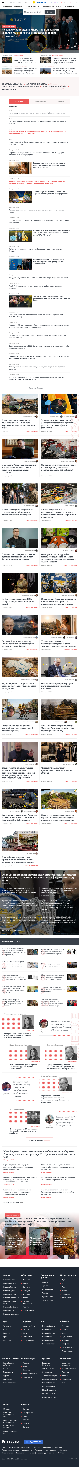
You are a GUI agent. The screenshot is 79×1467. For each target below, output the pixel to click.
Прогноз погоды (29, 1310)
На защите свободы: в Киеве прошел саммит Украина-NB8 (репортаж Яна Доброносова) (30, 31)
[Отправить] (26, 2)
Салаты (26, 1423)
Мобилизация (9, 89)
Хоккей (64, 1291)
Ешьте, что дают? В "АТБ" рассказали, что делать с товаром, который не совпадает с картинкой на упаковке (58, 513)
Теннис (64, 1287)
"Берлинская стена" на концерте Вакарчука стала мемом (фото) (38, 1241)
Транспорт (46, 1286)
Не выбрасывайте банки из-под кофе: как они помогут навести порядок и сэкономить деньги (38, 143)
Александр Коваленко (6, 1094)
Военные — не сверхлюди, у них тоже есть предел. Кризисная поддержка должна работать (66, 1121)
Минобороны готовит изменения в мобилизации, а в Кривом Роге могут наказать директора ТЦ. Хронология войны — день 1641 (39, 1154)
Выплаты (26, 1287)
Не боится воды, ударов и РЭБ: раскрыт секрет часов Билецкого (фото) (18, 601)
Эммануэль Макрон (49, 1376)
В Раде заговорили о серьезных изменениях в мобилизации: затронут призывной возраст (17, 512)
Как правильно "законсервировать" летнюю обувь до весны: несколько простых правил (37, 337)
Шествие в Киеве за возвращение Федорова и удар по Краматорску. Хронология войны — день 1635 (17, 1192)
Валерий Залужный (49, 1379)
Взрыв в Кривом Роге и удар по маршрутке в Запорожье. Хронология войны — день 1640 (18, 1167)
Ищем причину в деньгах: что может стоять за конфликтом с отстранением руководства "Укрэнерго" (19, 920)
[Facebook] (51, 2)
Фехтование (66, 1298)
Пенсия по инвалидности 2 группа (9, 1414)
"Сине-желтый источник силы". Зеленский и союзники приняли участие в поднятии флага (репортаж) (57, 424)
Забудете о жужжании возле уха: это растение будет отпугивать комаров (38, 278)
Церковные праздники (66, 1364)
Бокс (63, 1283)
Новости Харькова (10, 1283)
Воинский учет (28, 1377)
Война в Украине (10, 1358)
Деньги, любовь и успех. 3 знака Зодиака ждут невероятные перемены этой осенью (61, 1241)
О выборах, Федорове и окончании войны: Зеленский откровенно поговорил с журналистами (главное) (19, 469)
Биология (6, 1333)
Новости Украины (58, 55)
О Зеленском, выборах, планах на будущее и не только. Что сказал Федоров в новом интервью (18, 557)
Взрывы (6, 1368)
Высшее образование (28, 1302)
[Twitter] (64, 2)
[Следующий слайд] (77, 7)
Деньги (45, 1282)
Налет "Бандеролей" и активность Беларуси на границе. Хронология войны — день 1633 (57, 1192)
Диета (25, 1333)
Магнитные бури (68, 1347)
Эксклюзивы (70, 7)
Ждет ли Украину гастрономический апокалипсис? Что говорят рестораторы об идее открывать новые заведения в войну (58, 920)
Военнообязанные (30, 1374)
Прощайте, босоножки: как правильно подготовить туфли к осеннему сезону (53, 989)
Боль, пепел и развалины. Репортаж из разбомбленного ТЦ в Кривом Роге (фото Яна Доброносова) (19, 817)
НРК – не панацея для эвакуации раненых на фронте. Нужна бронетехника (23, 1067)
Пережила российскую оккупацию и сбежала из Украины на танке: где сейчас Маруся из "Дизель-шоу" (52, 1003)
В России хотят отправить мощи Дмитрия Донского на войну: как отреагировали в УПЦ (57, 728)
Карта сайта (20, 1453)
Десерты (26, 1420)
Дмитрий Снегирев (55, 1045)
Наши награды (50, 1450)
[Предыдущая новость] (2, 1234)
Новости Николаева (11, 1314)
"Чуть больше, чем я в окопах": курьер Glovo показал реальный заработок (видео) (17, 728)
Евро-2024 (66, 1294)
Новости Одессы (9, 1291)
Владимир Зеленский (46, 1364)
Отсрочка (26, 1370)
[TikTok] (70, 2)
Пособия (26, 1307)
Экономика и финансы (47, 1276)
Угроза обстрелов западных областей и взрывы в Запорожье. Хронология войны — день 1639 (57, 1167)
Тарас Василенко (49, 1126)
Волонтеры (7, 1379)
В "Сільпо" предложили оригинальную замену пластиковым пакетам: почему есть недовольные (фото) (36, 378)
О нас (4, 1447)
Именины (65, 1383)
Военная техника (9, 1383)
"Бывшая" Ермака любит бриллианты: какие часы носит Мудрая (56, 770)
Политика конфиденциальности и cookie (24, 1447)
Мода (64, 1333)
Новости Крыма (9, 1310)
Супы (25, 1416)
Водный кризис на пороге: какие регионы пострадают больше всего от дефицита (19, 686)
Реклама (38, 1450)
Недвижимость (48, 1289)
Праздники (65, 1358)
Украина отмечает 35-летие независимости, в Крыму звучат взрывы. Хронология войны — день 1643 (64, 71)
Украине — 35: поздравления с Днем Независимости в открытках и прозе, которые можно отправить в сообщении (39, 326)
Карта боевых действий (8, 1364)
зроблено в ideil (71, 1458)
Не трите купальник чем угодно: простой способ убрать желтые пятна (37, 113)
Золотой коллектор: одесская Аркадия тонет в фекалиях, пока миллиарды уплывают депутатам (18, 859)
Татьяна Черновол (44, 1031)
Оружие (6, 1376)
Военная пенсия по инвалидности (10, 1421)
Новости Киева (9, 1280)
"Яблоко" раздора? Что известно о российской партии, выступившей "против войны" (26, 60)
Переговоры (8, 1372)
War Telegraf (49, 66)
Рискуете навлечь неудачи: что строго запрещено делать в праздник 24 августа (37, 122)
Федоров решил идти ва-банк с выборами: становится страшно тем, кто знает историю (17, 1036)
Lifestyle (64, 1321)
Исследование (28, 1340)
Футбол (64, 1280)
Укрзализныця (47, 1300)
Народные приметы (69, 1368)
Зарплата (26, 1280)
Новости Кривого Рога (9, 1302)
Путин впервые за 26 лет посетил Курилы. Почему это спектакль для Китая (23, 1131)
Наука (5, 1321)
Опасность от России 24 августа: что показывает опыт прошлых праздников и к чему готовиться (58, 601)
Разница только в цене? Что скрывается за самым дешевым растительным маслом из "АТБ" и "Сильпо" (51, 233)
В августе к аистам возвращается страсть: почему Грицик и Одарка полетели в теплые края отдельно (57, 817)
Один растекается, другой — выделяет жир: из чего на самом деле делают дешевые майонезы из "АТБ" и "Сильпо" (58, 558)
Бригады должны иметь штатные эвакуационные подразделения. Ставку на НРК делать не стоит (61, 1025)
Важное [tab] (61, 101)
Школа (25, 1298)
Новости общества (20, 66)
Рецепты (25, 1404)
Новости (6, 1275)
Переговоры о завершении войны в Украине (21, 7)
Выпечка (26, 1409)
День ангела (66, 1379)
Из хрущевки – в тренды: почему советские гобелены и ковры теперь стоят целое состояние (13, 1003)
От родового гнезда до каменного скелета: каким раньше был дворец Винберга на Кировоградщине (36, 154)
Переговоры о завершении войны (20, 87)
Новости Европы (48, 1326)
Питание (26, 1329)
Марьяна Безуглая (49, 1393)
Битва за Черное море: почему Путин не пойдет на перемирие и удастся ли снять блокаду (18, 643)
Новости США (47, 1329)
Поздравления (67, 1351)
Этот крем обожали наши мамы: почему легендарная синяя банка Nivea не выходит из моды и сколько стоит (14, 1241)
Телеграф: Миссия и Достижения (41, 1453)
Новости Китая (48, 1340)
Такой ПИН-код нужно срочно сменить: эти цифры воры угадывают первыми (36, 287)
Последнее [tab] (19, 101)
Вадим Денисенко (16, 1109)
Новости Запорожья (11, 1298)
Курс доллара (47, 1297)
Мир (43, 1321)
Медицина (27, 1294)
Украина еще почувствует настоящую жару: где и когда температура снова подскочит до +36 (49, 165)
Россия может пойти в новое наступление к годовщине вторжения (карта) (58, 1178)
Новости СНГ (47, 1337)
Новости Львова (9, 1294)
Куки (38, 12)
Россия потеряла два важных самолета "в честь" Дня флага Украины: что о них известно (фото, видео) (19, 424)
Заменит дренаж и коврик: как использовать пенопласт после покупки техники (37, 211)
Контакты (63, 1450)
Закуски (26, 1427)
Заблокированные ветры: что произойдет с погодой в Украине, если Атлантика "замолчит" (25, 71)
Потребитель (67, 1329)
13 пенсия (7, 1409)
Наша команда (7, 1453)
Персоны (45, 1358)
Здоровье (26, 1321)
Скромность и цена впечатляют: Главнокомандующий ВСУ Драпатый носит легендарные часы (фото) (14, 989)
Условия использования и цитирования (17, 1450)
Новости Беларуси (49, 1344)
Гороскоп (65, 1326)
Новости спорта (68, 1275)
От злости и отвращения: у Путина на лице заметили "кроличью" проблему (58, 686)
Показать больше (36, 388)
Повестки (26, 1363)
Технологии (7, 1326)
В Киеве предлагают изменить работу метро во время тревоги (52, 965)
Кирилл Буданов (48, 1383)
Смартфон (7, 1340)
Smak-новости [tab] (40, 101)
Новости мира (18, 55)
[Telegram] (58, 2)
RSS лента (61, 1453)
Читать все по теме (9, 930)
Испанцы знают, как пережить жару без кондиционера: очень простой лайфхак (37, 368)
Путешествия (67, 1337)
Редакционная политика (52, 1447)
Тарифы (45, 1293)
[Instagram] (67, 2)
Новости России (48, 1333)
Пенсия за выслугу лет (10, 1432)
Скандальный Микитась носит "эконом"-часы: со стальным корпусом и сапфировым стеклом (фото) (65, 60)
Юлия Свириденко (49, 1397)
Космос (6, 1329)
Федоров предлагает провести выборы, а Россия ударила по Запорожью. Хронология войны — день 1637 (20, 1179)
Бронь (25, 1366)
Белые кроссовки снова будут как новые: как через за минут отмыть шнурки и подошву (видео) (13, 965)
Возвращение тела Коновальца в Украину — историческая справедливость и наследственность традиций (22, 1088)
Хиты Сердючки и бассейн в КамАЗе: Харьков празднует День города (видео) (50, 193)
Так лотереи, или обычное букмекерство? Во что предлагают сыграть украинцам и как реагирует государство (59, 890)
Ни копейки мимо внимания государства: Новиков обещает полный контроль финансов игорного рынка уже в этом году (19, 890)
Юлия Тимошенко (49, 1390)
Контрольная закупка (52, 7)
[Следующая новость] (76, 1234)
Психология (27, 1337)
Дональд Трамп (48, 1368)
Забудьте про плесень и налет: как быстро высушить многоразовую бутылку (36, 250)
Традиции (65, 1372)
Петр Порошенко (48, 1386)
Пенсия (5, 1404)
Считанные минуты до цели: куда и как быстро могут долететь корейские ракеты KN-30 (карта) (58, 467)
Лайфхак (65, 1344)
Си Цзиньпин (47, 1372)
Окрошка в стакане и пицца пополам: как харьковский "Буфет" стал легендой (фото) (36, 316)
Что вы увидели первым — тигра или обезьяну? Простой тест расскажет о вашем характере (53, 952)
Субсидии (26, 1291)
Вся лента (13, 106)
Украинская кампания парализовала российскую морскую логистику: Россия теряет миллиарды (56, 1099)
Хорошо (50, 12)
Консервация (28, 1413)
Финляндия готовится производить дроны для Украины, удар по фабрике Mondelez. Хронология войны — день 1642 (37, 182)
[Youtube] (61, 2)
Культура (65, 1340)
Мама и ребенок (29, 1326)
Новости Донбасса (10, 1307)
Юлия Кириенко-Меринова (15, 1014)
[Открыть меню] (3, 2)
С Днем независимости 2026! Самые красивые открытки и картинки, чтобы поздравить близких (39, 347)
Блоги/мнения (29, 1030)
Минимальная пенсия (8, 1427)
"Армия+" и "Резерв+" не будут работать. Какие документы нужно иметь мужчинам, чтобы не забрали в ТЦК (14, 951)
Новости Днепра (9, 1287)
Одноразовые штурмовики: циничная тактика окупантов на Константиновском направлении (60, 1067)
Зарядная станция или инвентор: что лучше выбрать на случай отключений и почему (14, 977)
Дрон (5, 1337)
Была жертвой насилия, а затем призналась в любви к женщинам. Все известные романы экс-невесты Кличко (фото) (39, 1221)
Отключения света (36, 84)
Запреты (65, 1376)
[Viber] (55, 2)
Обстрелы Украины (12, 84)
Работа (25, 1283)
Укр (76, 2)
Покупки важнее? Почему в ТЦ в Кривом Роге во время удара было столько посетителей (39, 221)
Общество (26, 1275)
